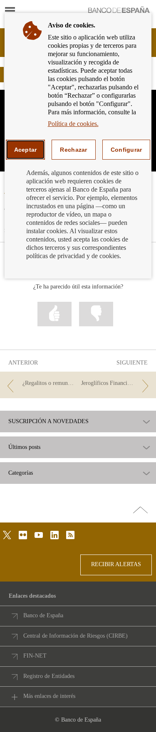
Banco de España (43, 615)
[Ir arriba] (140, 510)
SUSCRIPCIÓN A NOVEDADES (48, 421)
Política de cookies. (73, 123)
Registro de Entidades (48, 676)
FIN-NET (35, 656)
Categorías (20, 473)
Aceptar (25, 149)
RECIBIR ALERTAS (116, 564)
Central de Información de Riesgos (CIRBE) (75, 636)
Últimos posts (24, 447)
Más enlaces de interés (49, 696)
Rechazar (73, 149)
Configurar (126, 149)
